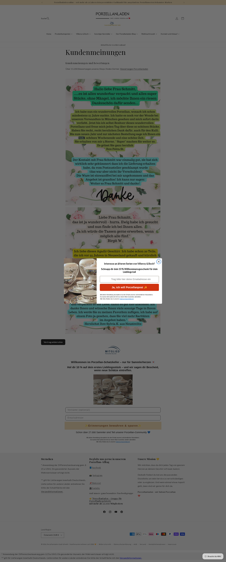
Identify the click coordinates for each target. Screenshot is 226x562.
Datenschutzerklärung (127, 299)
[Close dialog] (158, 261)
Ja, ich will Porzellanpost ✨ (129, 287)
